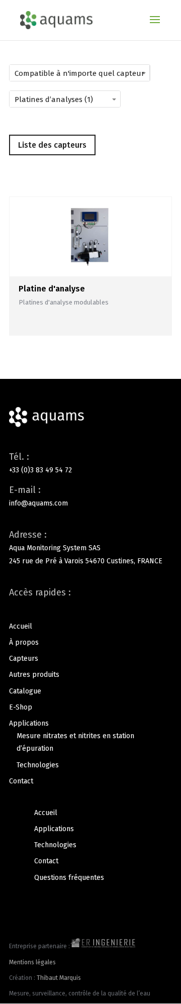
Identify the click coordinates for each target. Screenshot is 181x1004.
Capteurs (23, 658)
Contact (21, 781)
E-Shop (20, 707)
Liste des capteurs (52, 145)
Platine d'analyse (52, 288)
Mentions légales (32, 962)
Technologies (38, 765)
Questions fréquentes (69, 877)
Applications (29, 723)
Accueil (20, 626)
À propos (24, 642)
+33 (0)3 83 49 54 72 (40, 470)
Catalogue (25, 691)
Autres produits (34, 674)
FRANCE (149, 561)
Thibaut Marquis (59, 977)
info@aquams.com (38, 503)
